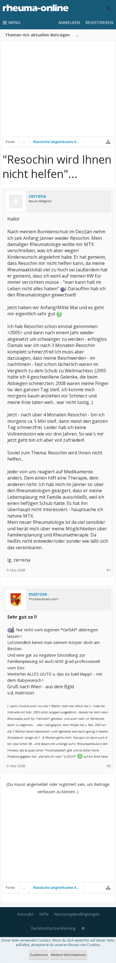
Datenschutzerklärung (53, 928)
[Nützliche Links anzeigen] (108, 142)
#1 (109, 570)
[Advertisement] (58, 92)
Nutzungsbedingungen (77, 914)
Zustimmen (39, 955)
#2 (109, 766)
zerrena (37, 196)
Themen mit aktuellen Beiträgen (37, 35)
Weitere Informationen (68, 955)
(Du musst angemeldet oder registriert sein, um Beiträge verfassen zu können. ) (58, 788)
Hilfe (44, 914)
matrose (38, 594)
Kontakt (25, 914)
